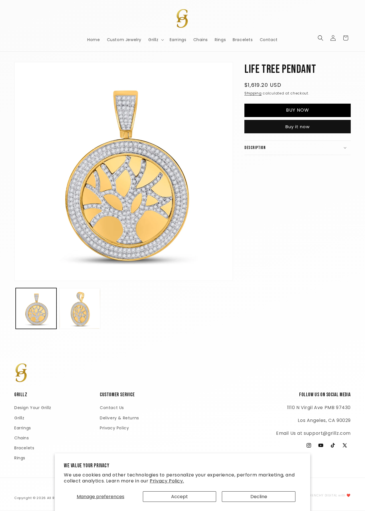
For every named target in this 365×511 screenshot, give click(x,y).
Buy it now (297, 126)
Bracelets (24, 448)
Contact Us (112, 408)
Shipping (253, 93)
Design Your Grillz (32, 408)
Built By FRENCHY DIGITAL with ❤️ (323, 495)
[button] (155, 40)
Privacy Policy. (167, 481)
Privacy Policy (114, 428)
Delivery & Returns (119, 418)
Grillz (19, 418)
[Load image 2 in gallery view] (79, 308)
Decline (258, 496)
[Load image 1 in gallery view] (36, 308)
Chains (21, 438)
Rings (19, 458)
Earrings (22, 428)
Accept (179, 496)
